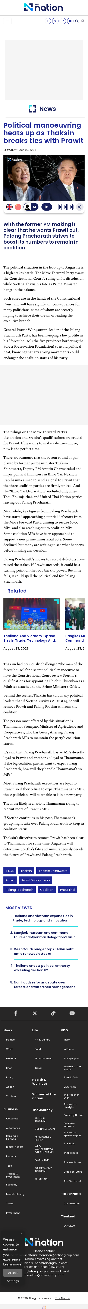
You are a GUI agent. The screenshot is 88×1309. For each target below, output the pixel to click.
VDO (64, 1030)
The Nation (62, 1298)
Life (35, 1030)
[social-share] (48, 21)
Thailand (68, 1216)
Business (10, 1109)
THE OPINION (71, 1194)
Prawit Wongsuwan (36, 880)
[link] (31, 628)
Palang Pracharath (19, 890)
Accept (13, 1273)
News (7, 1030)
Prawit (10, 880)
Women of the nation (44, 1096)
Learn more (12, 1264)
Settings (13, 1281)
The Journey (42, 1110)
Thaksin (26, 871)
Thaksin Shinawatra (53, 871)
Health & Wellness (39, 1082)
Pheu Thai (67, 890)
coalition (46, 890)
